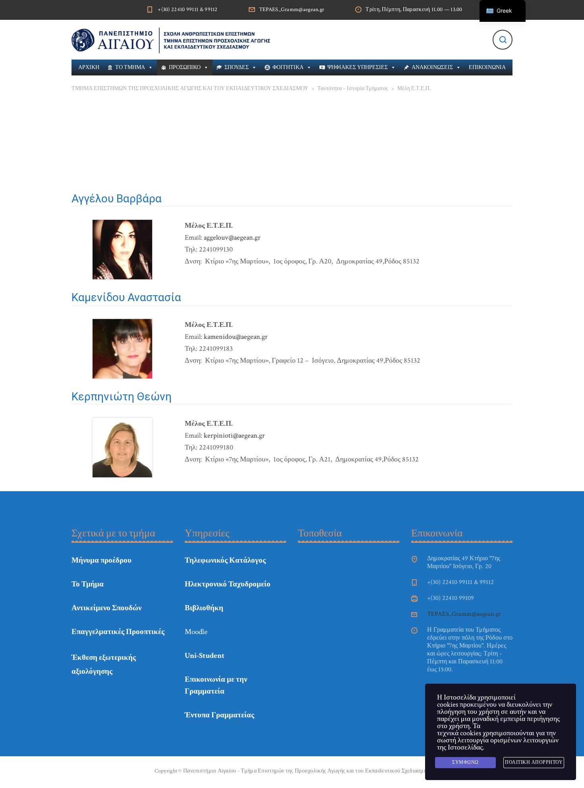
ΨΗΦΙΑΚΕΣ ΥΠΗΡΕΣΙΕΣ (357, 67)
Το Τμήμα (88, 584)
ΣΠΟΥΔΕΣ (236, 67)
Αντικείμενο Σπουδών (106, 608)
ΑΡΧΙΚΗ (88, 67)
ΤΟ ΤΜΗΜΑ (130, 67)
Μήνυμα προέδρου (101, 560)
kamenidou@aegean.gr (236, 336)
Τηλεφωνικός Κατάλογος (225, 560)
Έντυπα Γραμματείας (219, 715)
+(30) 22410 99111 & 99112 (188, 9)
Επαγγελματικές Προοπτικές (118, 632)
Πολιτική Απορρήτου (534, 762)
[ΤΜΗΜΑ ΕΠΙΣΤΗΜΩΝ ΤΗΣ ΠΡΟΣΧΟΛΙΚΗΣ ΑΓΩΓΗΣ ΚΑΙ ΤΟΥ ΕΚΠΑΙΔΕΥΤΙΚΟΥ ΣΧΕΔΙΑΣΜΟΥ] (171, 40)
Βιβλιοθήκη (204, 608)
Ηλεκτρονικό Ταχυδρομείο (228, 584)
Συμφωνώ (465, 762)
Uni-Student (204, 656)
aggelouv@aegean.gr (232, 237)
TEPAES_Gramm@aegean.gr (292, 9)
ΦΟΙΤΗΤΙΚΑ (288, 67)
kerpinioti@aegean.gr (234, 435)
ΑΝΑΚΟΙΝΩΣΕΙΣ (432, 67)
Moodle (196, 632)
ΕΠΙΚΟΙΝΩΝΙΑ (487, 67)
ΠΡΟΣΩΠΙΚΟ (185, 67)
